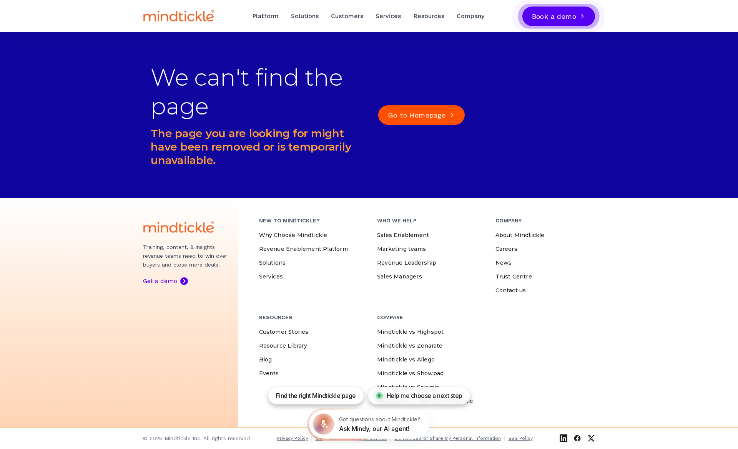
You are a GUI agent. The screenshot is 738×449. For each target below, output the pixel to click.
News (503, 262)
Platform (265, 16)
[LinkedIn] (563, 438)
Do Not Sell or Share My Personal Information (448, 438)
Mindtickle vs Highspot (410, 331)
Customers (347, 16)
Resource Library (283, 345)
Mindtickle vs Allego (406, 359)
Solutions (305, 16)
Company (470, 16)
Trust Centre (513, 276)
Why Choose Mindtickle (293, 235)
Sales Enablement (403, 235)
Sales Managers (399, 276)
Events (269, 373)
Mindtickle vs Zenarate (409, 345)
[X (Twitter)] (591, 438)
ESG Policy (521, 438)
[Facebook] (577, 438)
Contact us (510, 290)
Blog (265, 359)
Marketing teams (401, 248)
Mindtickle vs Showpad (410, 373)
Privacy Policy (292, 438)
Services (388, 16)
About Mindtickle (520, 235)
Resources (428, 16)
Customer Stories (284, 331)
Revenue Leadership (407, 262)
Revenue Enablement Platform (303, 248)
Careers (506, 248)
